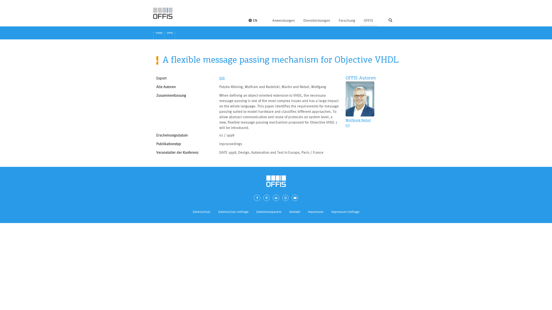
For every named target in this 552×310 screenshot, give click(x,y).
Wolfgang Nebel (358, 120)
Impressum (315, 212)
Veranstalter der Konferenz (177, 152)
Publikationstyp (168, 144)
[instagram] (285, 198)
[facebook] (257, 198)
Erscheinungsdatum (172, 135)
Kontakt (294, 212)
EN (255, 20)
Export (161, 78)
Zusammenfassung (171, 95)
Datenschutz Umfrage (233, 212)
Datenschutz (201, 212)
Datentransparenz (269, 212)
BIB (222, 78)
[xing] (266, 198)
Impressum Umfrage (345, 212)
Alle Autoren (166, 87)
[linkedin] (276, 198)
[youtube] (295, 198)
